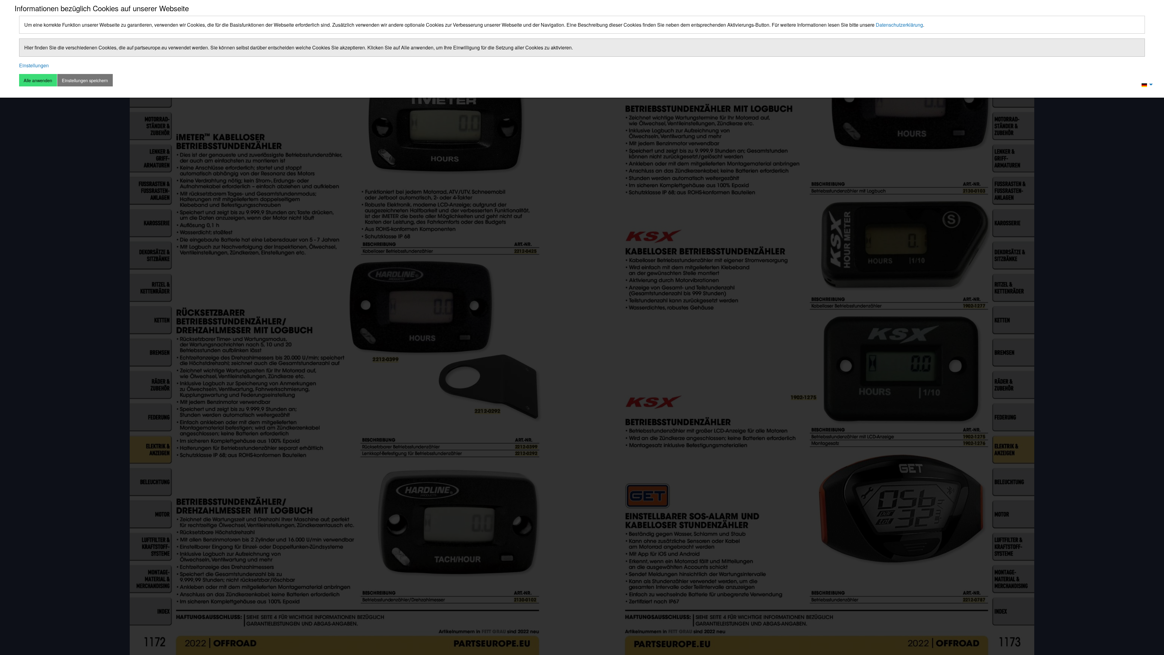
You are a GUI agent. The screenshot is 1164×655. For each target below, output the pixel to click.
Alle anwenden (38, 80)
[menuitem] (1145, 84)
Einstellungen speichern (85, 80)
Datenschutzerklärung (899, 24)
